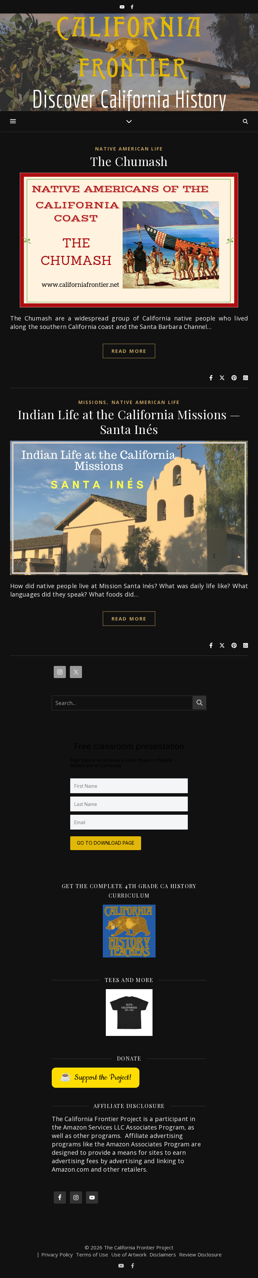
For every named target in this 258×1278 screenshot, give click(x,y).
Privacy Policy (57, 1254)
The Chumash (129, 161)
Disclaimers (162, 1254)
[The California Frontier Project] (129, 62)
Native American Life (129, 148)
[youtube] (123, 7)
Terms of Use (92, 1254)
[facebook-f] (132, 7)
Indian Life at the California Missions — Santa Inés (129, 421)
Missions (92, 402)
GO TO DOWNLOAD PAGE (105, 843)
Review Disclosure (200, 1254)
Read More (129, 350)
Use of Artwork (128, 1254)
